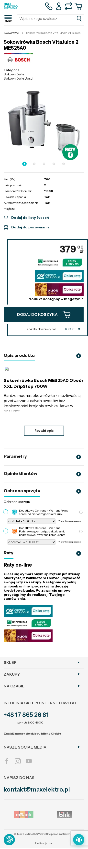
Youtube (29, 761)
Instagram (18, 761)
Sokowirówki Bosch (19, 78)
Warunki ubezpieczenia (69, 521)
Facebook (7, 761)
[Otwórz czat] (78, 839)
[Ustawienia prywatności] (9, 839)
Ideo (50, 843)
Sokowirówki (14, 74)
